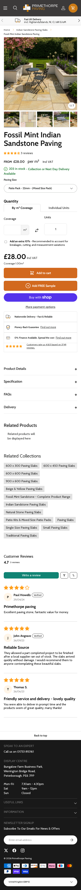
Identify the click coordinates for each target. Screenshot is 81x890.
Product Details (40, 368)
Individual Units (59, 208)
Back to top (40, 735)
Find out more (48, 327)
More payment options (40, 307)
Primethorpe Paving (22, 858)
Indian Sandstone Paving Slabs (31, 29)
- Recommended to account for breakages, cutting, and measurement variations (39, 243)
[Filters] (64, 575)
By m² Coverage (22, 208)
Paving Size (10, 179)
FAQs (40, 394)
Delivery (40, 407)
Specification (40, 381)
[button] (73, 8)
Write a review (31, 575)
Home (7, 29)
